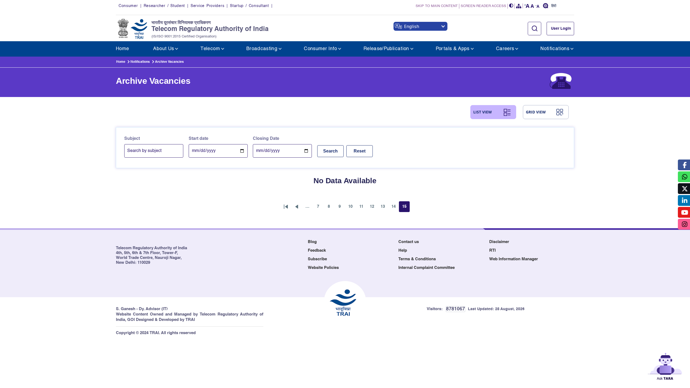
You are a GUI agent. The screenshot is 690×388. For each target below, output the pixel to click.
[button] (511, 6)
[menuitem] (122, 49)
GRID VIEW (536, 112)
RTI (492, 250)
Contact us (408, 242)
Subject (132, 139)
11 (363, 208)
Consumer (128, 6)
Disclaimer (499, 242)
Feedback (317, 250)
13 (384, 208)
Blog (312, 242)
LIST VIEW (482, 112)
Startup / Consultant (249, 6)
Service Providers (207, 6)
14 (395, 208)
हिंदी (553, 6)
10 (352, 208)
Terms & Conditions (417, 259)
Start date (198, 139)
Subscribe (317, 259)
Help (402, 250)
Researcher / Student (164, 6)
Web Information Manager (513, 259)
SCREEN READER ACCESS (483, 6)
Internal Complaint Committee (426, 268)
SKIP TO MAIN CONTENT (437, 6)
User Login (561, 28)
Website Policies (323, 268)
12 (373, 208)
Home (120, 62)
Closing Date (266, 139)
